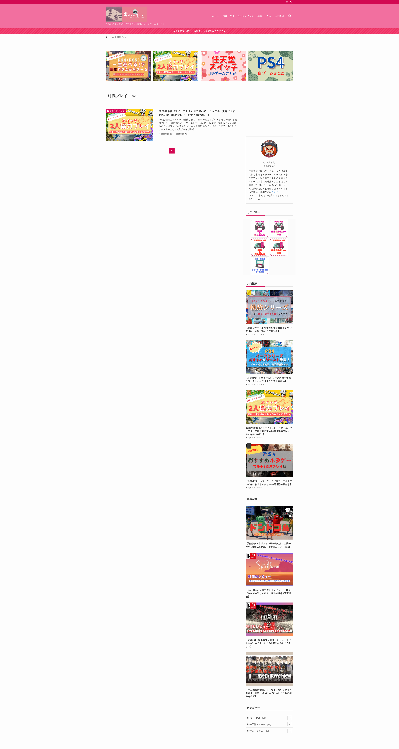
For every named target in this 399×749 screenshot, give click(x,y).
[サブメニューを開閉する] (289, 718)
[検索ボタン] (289, 16)
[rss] (291, 2)
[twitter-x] (287, 2)
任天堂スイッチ (260, 724)
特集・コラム (259, 730)
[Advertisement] (269, 111)
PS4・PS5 (258, 717)
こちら (275, 191)
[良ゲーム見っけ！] (126, 14)
